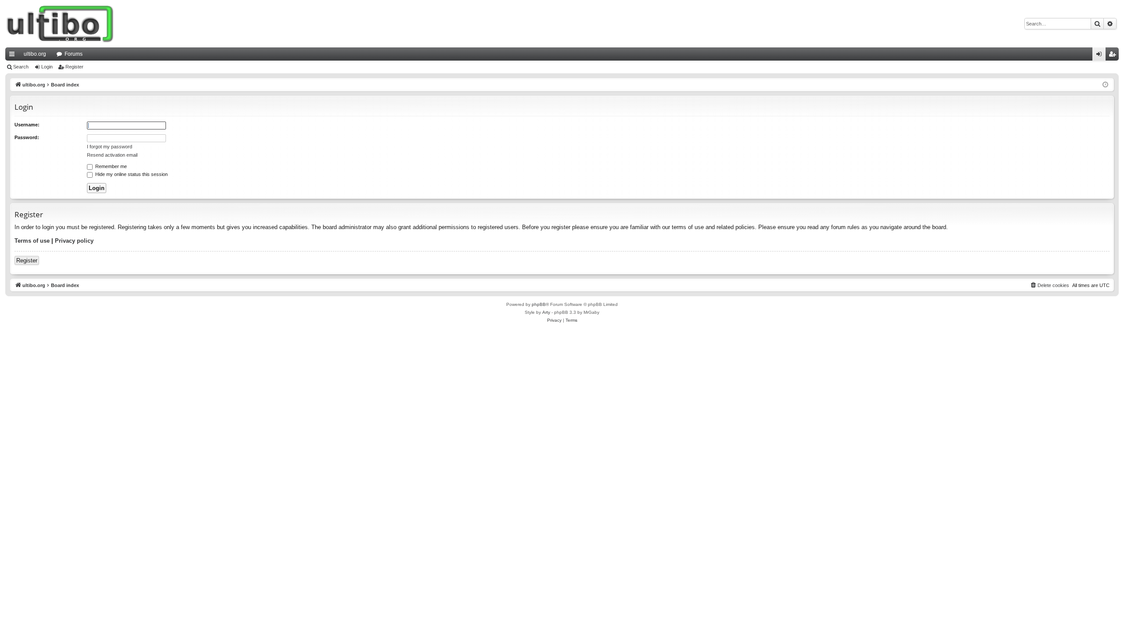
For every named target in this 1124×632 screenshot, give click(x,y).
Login (47, 66)
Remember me (110, 166)
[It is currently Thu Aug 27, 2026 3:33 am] (1105, 85)
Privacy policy (74, 240)
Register (74, 66)
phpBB (539, 304)
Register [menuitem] (1114, 56)
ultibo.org (35, 54)
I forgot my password (109, 146)
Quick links (13, 56)
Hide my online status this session (131, 174)
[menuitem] (1049, 285)
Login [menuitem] (1101, 56)
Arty (546, 312)
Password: (26, 137)
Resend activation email (112, 155)
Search (21, 66)
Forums (74, 54)
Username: (27, 124)
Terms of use (32, 240)
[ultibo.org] (60, 23)
